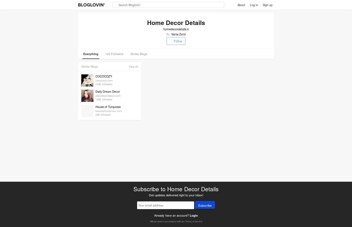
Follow (178, 41)
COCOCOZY (104, 76)
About (241, 5)
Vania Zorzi (178, 34)
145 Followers (114, 54)
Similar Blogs (138, 54)
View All (133, 66)
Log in (254, 5)
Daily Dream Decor (108, 91)
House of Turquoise (108, 107)
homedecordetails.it (176, 29)
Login (194, 215)
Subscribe (205, 205)
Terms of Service (193, 221)
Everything (90, 54)
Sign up (268, 5)
